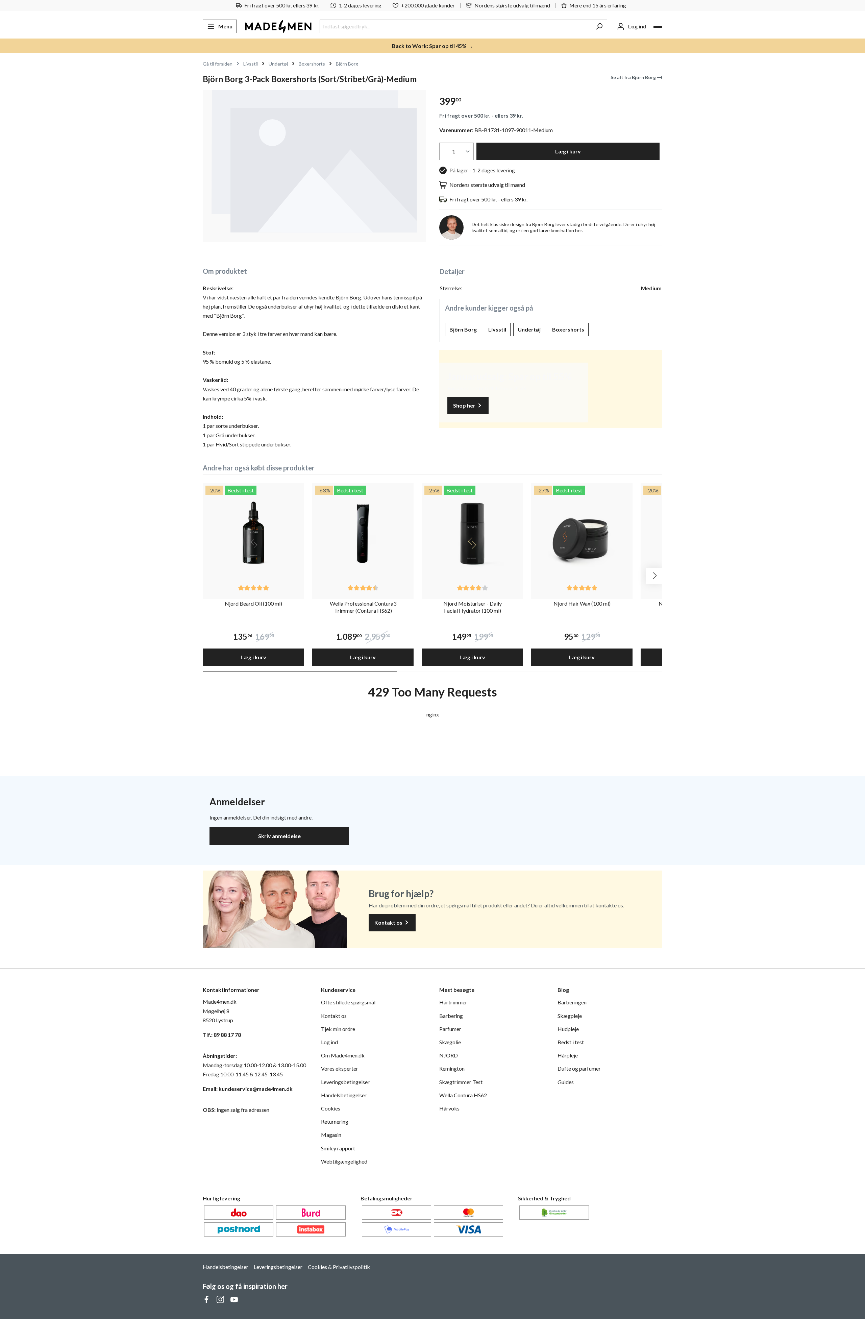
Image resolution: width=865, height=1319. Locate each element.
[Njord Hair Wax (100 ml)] (582, 534)
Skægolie (450, 1042)
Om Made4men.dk (343, 1055)
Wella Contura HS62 (463, 1095)
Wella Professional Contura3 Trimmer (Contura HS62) (363, 607)
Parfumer (450, 1029)
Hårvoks (449, 1108)
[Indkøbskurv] (657, 27)
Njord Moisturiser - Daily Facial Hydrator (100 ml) (472, 607)
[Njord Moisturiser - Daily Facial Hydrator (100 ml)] (472, 534)
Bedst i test (571, 1042)
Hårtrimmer (453, 1002)
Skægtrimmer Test (461, 1082)
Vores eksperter (339, 1068)
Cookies (330, 1108)
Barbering (451, 1015)
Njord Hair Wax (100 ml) (582, 603)
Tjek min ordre (338, 1029)
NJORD (448, 1055)
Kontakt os (388, 922)
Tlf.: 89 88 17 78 (222, 1034)
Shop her (464, 405)
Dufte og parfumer (579, 1068)
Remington (452, 1068)
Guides (566, 1082)
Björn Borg (463, 329)
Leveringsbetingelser (345, 1082)
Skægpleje (570, 1015)
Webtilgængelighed (344, 1161)
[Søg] (599, 26)
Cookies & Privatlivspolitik (339, 1267)
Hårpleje (568, 1055)
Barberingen (572, 1002)
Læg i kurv (568, 151)
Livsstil (497, 329)
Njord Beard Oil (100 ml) (253, 603)
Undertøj (529, 329)
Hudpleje (568, 1029)
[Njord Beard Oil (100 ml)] (253, 534)
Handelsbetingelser (344, 1095)
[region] (314, 166)
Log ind (329, 1042)
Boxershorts (568, 329)
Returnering (334, 1121)
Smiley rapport (338, 1148)
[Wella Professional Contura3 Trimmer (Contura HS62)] (363, 534)
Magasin (331, 1134)
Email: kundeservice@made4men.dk (248, 1088)
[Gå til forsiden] (278, 26)
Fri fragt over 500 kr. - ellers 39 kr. (481, 115)
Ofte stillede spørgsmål (348, 1002)
